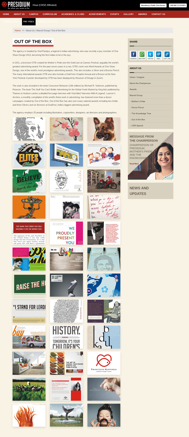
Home (6, 14)
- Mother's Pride (137, 101)
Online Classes (48, 22)
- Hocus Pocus (137, 107)
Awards (142, 14)
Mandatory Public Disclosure (153, 5)
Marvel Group (136, 95)
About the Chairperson (140, 83)
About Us (19, 14)
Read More (134, 164)
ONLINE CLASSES (178, 5)
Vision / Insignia (137, 77)
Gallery (129, 14)
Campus (33, 14)
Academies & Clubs (72, 14)
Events (114, 14)
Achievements (97, 14)
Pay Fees (28, 22)
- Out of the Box (137, 119)
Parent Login (11, 22)
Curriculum (50, 14)
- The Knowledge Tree (140, 113)
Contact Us (158, 14)
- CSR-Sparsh (136, 125)
